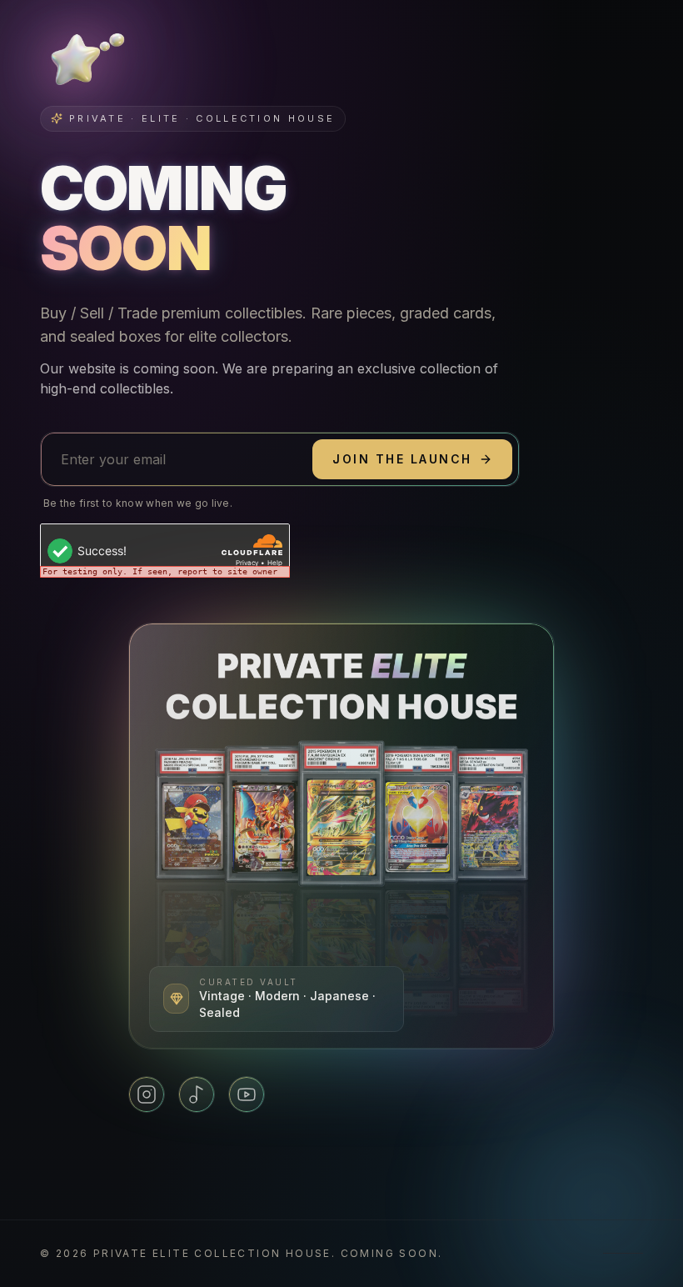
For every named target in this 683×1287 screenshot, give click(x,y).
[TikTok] (196, 1094)
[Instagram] (146, 1094)
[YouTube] (246, 1094)
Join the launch (402, 459)
